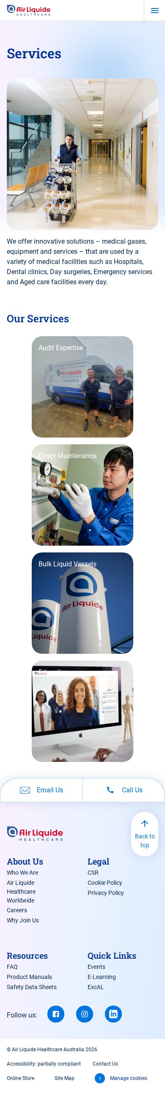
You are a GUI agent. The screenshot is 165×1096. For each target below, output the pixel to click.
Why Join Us (23, 920)
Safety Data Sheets (32, 987)
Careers (17, 910)
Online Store (20, 1078)
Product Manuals (29, 977)
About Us (25, 861)
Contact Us (105, 1064)
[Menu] (154, 10)
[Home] (29, 10)
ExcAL (96, 987)
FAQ (12, 966)
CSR (93, 872)
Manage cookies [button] (128, 1078)
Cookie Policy (105, 882)
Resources (27, 955)
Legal (98, 861)
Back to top (145, 841)
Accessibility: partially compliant (44, 1064)
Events (96, 966)
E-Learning (102, 977)
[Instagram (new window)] (84, 1014)
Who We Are (22, 872)
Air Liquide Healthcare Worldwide (21, 891)
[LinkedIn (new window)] (113, 1014)
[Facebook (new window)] (55, 1014)
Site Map (64, 1078)
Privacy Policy (106, 892)
